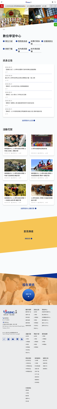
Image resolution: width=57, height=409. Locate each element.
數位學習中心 (45, 314)
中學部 (35, 320)
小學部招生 (28, 363)
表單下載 (37, 371)
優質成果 (45, 334)
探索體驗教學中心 (46, 317)
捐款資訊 (37, 377)
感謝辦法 (45, 368)
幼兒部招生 (28, 360)
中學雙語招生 (29, 371)
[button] (51, 6)
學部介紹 (36, 334)
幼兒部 (35, 312)
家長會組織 (37, 366)
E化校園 (55, 16)
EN (54, 2)
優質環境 (28, 323)
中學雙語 (36, 323)
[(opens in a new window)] (4, 339)
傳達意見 (27, 238)
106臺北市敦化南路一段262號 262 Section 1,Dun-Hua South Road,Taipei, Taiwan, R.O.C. (14, 326)
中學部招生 (28, 368)
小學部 (35, 314)
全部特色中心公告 (27, 120)
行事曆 (55, 20)
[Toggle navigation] (1, 2)
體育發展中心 (45, 320)
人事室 (27, 393)
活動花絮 (28, 334)
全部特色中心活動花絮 (27, 208)
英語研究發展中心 (46, 312)
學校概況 (28, 317)
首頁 (4, 29)
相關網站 (37, 379)
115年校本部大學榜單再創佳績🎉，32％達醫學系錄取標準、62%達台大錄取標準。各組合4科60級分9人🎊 (26, 6)
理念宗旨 (45, 360)
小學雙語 (36, 317)
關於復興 (28, 309)
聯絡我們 (55, 24)
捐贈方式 (45, 366)
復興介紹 (28, 314)
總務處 (27, 390)
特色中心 (36, 328)
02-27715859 (6, 320)
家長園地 (37, 358)
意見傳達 (37, 382)
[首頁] (28, 2)
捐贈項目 (45, 363)
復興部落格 (28, 325)
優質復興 (28, 320)
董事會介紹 (28, 312)
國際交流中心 (45, 325)
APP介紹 (37, 374)
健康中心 (28, 398)
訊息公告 (36, 309)
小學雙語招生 (29, 366)
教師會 (27, 395)
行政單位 (36, 325)
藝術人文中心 (45, 323)
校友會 (27, 401)
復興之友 (45, 358)
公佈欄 (36, 360)
